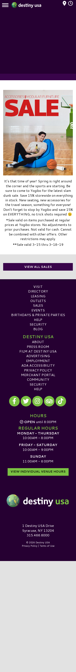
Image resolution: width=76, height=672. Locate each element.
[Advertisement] (38, 42)
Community (38, 379)
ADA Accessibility (38, 365)
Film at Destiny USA (38, 351)
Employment (38, 360)
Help (38, 319)
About (38, 341)
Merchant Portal (38, 374)
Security (38, 324)
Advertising (38, 355)
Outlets (38, 300)
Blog (38, 328)
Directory (38, 291)
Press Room (38, 346)
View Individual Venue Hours (38, 471)
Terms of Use (47, 546)
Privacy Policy (38, 370)
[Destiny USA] (38, 501)
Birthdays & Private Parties (38, 314)
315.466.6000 (38, 535)
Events (38, 310)
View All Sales (38, 267)
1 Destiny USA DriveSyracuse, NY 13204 (38, 528)
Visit (38, 286)
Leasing (38, 296)
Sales (38, 305)
